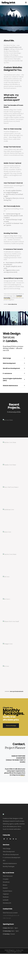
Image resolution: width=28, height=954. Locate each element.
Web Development (9, 851)
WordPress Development (11, 854)
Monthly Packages (8, 866)
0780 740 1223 (7, 918)
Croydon (5, 879)
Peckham (6, 897)
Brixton (5, 885)
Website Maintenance (10, 863)
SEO (4, 860)
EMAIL (22, 775)
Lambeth (5, 900)
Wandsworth (7, 903)
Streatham (6, 882)
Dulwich (5, 888)
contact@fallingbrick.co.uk (11, 915)
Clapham (6, 894)
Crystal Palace (7, 891)
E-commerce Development (11, 857)
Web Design (6, 848)
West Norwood (7, 876)
